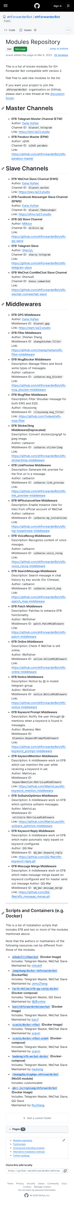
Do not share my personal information (37, 1190)
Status (41, 1183)
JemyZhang (39, 983)
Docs (64, 1183)
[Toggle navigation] (5, 5)
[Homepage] (37, 6)
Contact (27, 1186)
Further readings (21, 1155)
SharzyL (27, 250)
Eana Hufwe (30, 123)
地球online (38, 1001)
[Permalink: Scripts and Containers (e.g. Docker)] (3, 913)
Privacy (20, 1183)
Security (31, 1183)
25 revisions (61, 55)
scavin (36, 1033)
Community (53, 1183)
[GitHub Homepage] (26, 1195)
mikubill (37, 965)
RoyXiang (38, 1105)
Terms (10, 1183)
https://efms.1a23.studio (35, 214)
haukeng (37, 1069)
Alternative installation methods (29, 1151)
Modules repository (22, 1140)
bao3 (35, 1019)
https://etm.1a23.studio (34, 132)
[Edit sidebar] (63, 1140)
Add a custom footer (38, 1118)
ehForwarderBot (19, 17)
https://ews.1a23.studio (34, 192)
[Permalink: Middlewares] (3, 304)
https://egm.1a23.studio (35, 328)
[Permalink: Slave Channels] (3, 168)
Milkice (27, 223)
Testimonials (19, 1144)
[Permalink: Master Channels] (3, 108)
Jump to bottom (58, 48)
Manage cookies (42, 1186)
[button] (65, 1170)
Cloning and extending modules (29, 1148)
